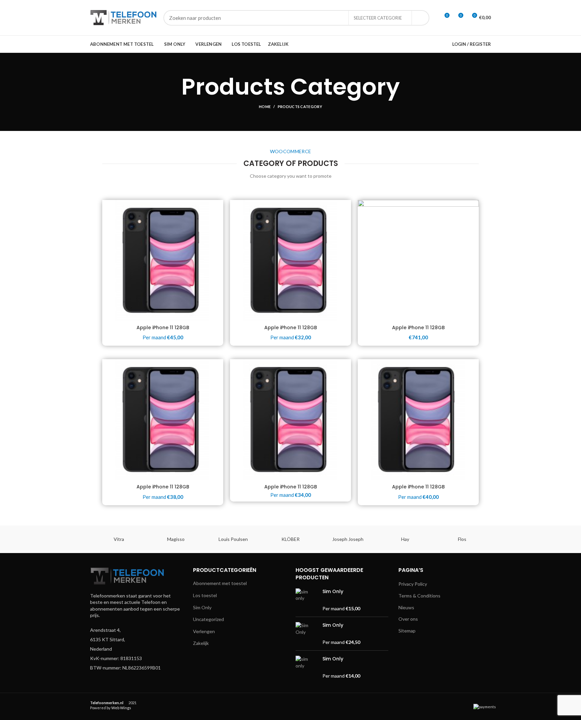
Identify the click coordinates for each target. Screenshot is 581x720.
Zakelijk (201, 643)
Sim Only (202, 607)
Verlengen (204, 631)
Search (420, 18)
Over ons (408, 619)
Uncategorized (208, 619)
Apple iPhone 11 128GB (163, 327)
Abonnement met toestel (220, 583)
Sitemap (407, 630)
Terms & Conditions (419, 595)
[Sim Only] (306, 600)
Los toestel (205, 595)
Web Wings (121, 708)
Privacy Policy (412, 584)
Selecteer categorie (378, 18)
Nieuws (406, 607)
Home (265, 106)
